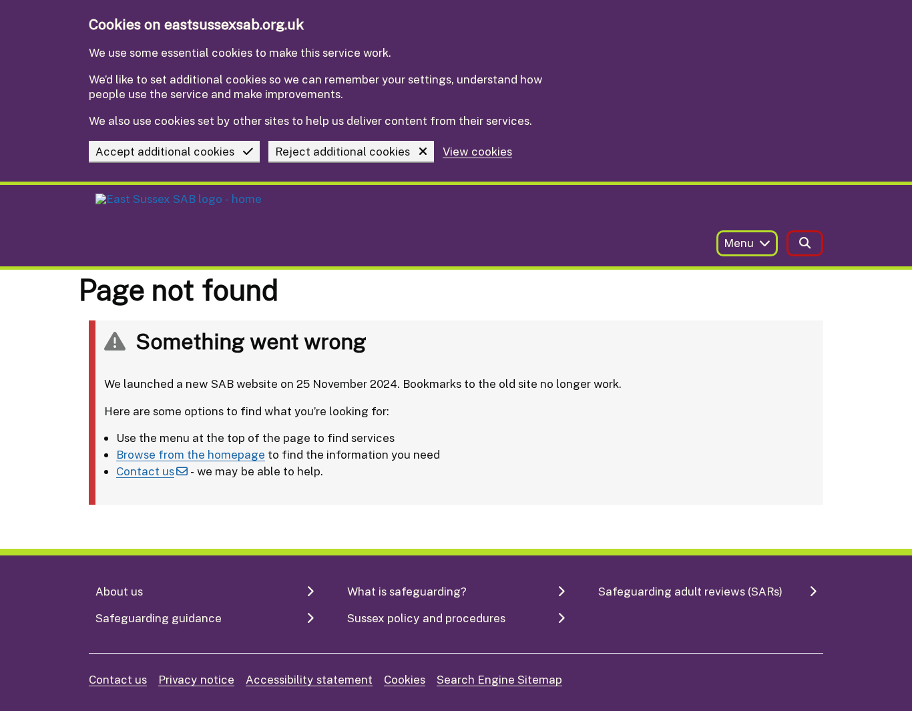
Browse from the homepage (190, 454)
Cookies (404, 679)
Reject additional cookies (342, 151)
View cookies (477, 152)
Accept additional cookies (164, 151)
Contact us (145, 471)
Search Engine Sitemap (499, 679)
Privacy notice (196, 679)
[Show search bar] (804, 243)
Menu (739, 243)
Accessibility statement (309, 679)
